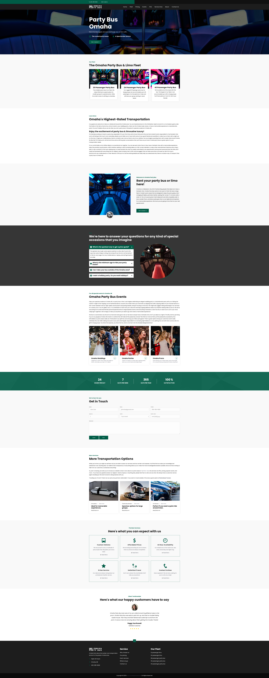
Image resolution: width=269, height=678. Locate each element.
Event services (124, 658)
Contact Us (175, 7)
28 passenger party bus (158, 658)
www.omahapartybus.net (134, 675)
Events (144, 7)
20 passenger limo (156, 655)
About (167, 7)
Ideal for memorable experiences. (99, 507)
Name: (90, 407)
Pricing (137, 7)
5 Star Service (103, 570)
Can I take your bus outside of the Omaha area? (111, 270)
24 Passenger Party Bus (134, 87)
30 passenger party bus (158, 661)
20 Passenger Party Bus (103, 87)
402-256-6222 (93, 2)
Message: (91, 421)
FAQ (150, 7)
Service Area (158, 7)
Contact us (123, 664)
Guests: (91, 414)
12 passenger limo (156, 652)
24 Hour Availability (165, 545)
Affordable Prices (134, 545)
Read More (94, 510)
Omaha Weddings (98, 358)
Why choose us (124, 652)
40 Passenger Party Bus (165, 87)
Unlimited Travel (134, 570)
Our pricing (123, 655)
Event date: (153, 414)
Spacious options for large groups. (132, 507)
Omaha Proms (158, 358)
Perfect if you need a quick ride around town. (165, 507)
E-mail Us (105, 2)
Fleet (131, 7)
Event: (121, 414)
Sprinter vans (145, 471)
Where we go (124, 661)
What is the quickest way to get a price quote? (111, 247)
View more (101, 503)
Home (125, 7)
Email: (121, 407)
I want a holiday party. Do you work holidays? (110, 275)
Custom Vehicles (103, 545)
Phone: (152, 407)
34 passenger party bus (158, 664)
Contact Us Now (165, 570)
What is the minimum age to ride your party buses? (110, 264)
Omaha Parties (128, 358)
